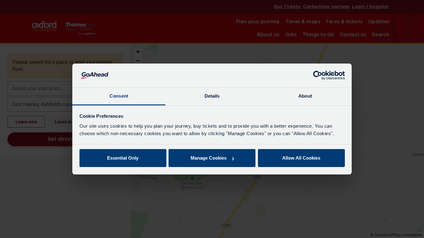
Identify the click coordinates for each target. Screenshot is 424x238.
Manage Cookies (209, 158)
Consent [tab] (119, 96)
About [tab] (305, 96)
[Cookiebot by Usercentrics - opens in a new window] (318, 75)
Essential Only (122, 158)
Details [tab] (212, 96)
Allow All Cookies (301, 158)
